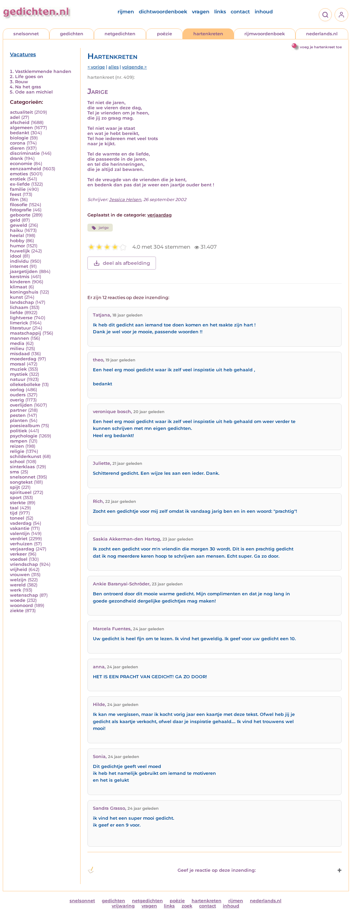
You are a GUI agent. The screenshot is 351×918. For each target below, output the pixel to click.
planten (19, 420)
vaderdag (21, 523)
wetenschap (24, 595)
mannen (19, 338)
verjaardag (22, 548)
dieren (17, 148)
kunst (16, 297)
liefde (16, 312)
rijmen (126, 12)
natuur (17, 379)
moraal (17, 364)
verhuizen (21, 543)
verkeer (18, 554)
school (17, 461)
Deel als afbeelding (126, 263)
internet (19, 266)
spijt (15, 487)
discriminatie (25, 153)
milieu (17, 348)
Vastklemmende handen (43, 71)
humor (17, 245)
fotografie (21, 209)
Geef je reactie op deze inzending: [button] (217, 870)
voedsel (18, 559)
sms (14, 471)
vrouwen (20, 574)
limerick (19, 322)
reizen (17, 446)
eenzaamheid (25, 168)
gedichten (71, 33)
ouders (18, 394)
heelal (17, 235)
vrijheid (18, 569)
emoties (19, 173)
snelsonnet (26, 33)
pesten (18, 415)
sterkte (18, 502)
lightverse (21, 317)
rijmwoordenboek (264, 33)
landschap (22, 302)
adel (15, 117)
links (220, 12)
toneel (17, 518)
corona (17, 143)
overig (17, 399)
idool (15, 256)
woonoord (21, 605)
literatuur (20, 328)
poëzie (164, 33)
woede (17, 600)
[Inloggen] (341, 15)
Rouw (21, 81)
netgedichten (120, 33)
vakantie (19, 528)
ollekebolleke (25, 384)
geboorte (20, 215)
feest (15, 194)
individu (19, 261)
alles (113, 67)
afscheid (19, 122)
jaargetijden (24, 271)
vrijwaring (123, 905)
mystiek (19, 374)
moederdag (23, 358)
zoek (187, 905)
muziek (18, 369)
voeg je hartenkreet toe (321, 47)
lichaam (19, 307)
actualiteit (21, 112)
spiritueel (21, 492)
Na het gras (28, 86)
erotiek (18, 179)
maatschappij (25, 333)
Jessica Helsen (125, 199)
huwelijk (20, 250)
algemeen (21, 127)
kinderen (20, 281)
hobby (17, 240)
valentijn (20, 533)
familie (18, 189)
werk (15, 590)
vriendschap (24, 564)
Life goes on (29, 76)
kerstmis (19, 276)
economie (21, 163)
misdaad (20, 353)
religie (17, 451)
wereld (18, 584)
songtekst (21, 482)
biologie (19, 137)
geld (15, 220)
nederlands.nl (322, 33)
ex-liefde (20, 184)
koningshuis (24, 292)
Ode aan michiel (34, 92)
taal (14, 507)
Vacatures (23, 54)
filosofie (18, 204)
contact (240, 12)
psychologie (23, 435)
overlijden (21, 405)
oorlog (17, 389)
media (17, 343)
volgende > (134, 67)
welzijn (18, 579)
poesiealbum (25, 425)
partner (18, 410)
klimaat (18, 286)
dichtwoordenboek (163, 12)
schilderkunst (25, 456)
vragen (200, 12)
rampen (18, 441)
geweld (18, 225)
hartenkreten (208, 33)
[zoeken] (325, 14)
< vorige (96, 67)
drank (16, 158)
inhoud (264, 12)
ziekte (17, 610)
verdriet (18, 538)
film (14, 199)
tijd (13, 513)
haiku (16, 230)
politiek (18, 430)
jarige (104, 227)
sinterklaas (22, 466)
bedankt (19, 132)
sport (16, 497)
